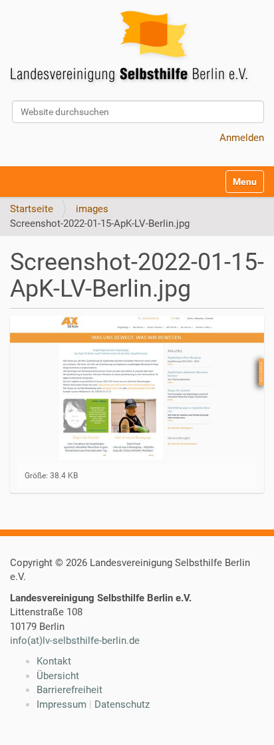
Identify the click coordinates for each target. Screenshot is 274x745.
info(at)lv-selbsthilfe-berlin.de (75, 641)
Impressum (61, 704)
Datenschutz (122, 704)
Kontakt (54, 661)
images (92, 209)
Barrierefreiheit (69, 690)
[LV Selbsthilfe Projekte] (133, 48)
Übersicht (58, 676)
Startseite (31, 209)
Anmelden (241, 138)
